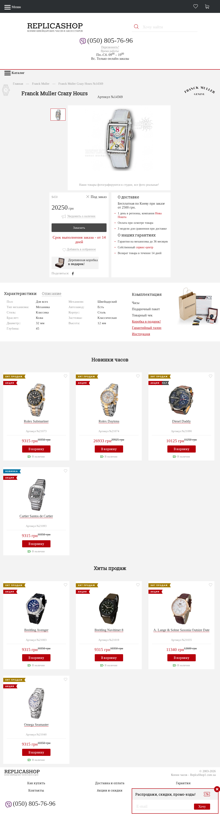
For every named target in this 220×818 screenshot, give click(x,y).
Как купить (36, 783)
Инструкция (141, 334)
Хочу (202, 806)
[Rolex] (36, 399)
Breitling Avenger (36, 630)
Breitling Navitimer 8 (109, 630)
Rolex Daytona (109, 421)
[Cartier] (36, 494)
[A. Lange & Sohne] (181, 608)
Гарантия (183, 783)
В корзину (36, 449)
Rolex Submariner (36, 421)
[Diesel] (181, 399)
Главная (18, 83)
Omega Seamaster (36, 724)
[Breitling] (36, 608)
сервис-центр (144, 247)
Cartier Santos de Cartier (36, 516)
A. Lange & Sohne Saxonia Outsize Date (181, 630)
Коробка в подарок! (146, 321)
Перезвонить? (110, 47)
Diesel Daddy (181, 421)
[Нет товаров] (208, 7)
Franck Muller (40, 83)
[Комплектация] (198, 306)
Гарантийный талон (146, 328)
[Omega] (36, 703)
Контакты (36, 790)
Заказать (79, 227)
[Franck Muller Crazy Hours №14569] (58, 114)
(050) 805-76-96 (110, 40)
